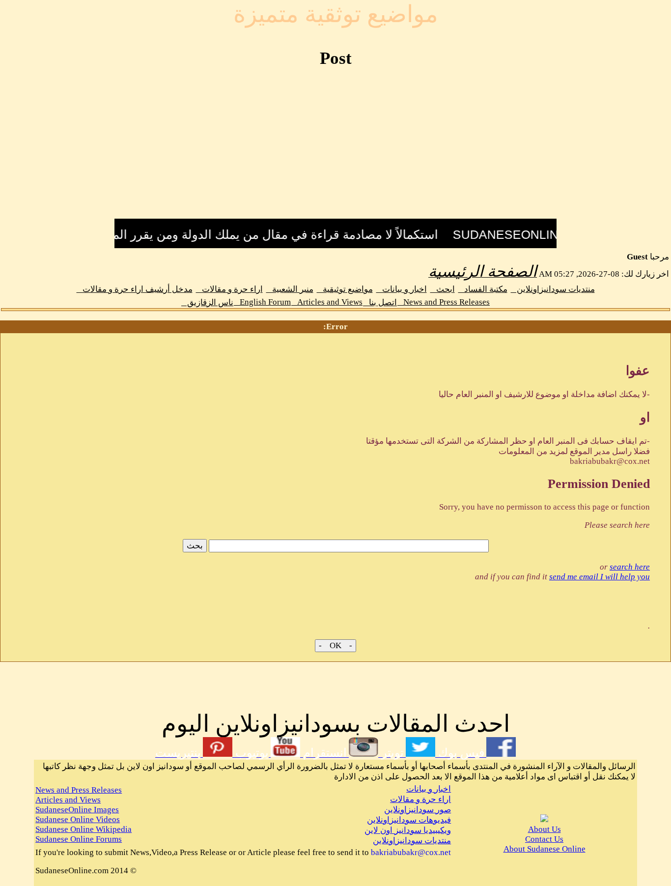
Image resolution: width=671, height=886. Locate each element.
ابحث (442, 289)
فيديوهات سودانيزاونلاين (409, 820)
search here (630, 567)
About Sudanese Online (544, 849)
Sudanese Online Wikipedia (83, 829)
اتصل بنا (380, 302)
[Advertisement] (335, 149)
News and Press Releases (443, 302)
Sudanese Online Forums (78, 839)
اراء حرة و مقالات (229, 289)
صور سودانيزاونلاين (417, 809)
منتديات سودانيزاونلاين (553, 289)
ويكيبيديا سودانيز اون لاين (407, 830)
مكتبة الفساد (482, 289)
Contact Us (544, 839)
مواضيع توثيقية (345, 289)
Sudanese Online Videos (77, 819)
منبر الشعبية (289, 289)
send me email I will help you (599, 576)
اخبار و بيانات (401, 289)
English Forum (262, 302)
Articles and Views (327, 302)
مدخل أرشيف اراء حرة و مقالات (135, 289)
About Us (544, 829)
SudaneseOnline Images (77, 809)
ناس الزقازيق (207, 302)
